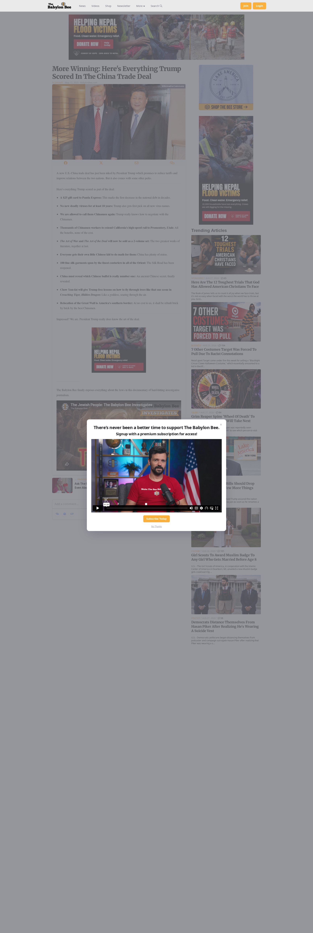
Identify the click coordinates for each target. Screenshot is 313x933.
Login (259, 5)
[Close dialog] (221, 424)
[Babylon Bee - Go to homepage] (59, 6)
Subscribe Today (156, 518)
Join (245, 5)
